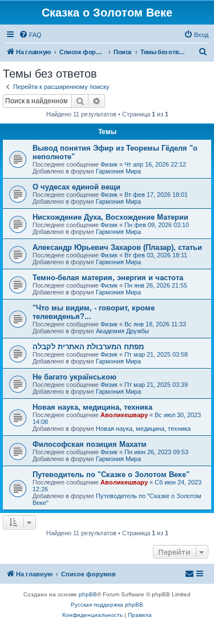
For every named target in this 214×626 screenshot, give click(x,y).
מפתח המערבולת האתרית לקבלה (88, 346)
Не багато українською (74, 377)
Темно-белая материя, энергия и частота (108, 277)
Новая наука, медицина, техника (92, 407)
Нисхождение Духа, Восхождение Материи (110, 217)
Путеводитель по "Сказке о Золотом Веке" (111, 474)
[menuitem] (30, 35)
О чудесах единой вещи (76, 187)
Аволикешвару (124, 414)
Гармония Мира (118, 171)
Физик (109, 164)
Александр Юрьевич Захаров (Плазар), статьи (117, 247)
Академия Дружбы (122, 331)
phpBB (88, 594)
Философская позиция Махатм (90, 444)
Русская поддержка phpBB (107, 604)
